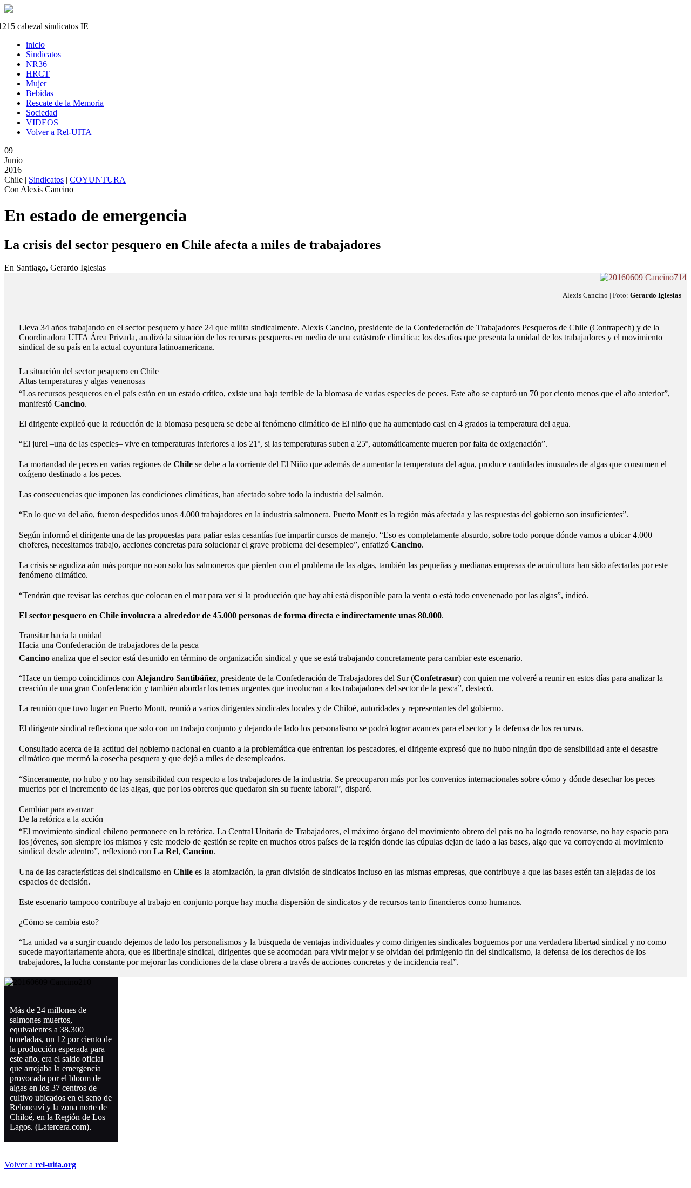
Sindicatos (46, 179)
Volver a (40, 1164)
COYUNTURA (98, 179)
